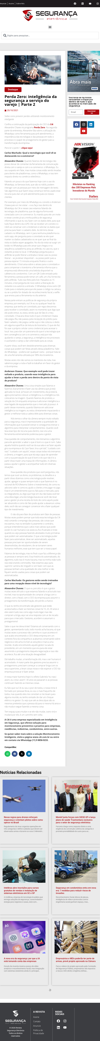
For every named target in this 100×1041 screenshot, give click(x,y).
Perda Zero (39, 127)
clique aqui (27, 147)
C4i (51, 124)
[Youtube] (90, 3)
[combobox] (50, 35)
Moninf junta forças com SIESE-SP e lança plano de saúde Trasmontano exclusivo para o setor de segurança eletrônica (75, 820)
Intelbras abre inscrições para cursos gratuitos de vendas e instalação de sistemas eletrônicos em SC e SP (21, 891)
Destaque (13, 89)
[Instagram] (97, 3)
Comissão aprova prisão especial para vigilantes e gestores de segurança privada (24, 1030)
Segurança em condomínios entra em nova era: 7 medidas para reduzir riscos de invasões (76, 891)
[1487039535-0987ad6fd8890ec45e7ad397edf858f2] (84, 199)
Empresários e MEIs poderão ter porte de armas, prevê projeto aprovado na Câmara (76, 959)
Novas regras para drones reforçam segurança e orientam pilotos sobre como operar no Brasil (23, 820)
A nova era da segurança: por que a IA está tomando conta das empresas (22, 959)
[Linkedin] (82, 3)
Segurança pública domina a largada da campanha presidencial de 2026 (74, 1030)
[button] (50, 27)
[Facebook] (75, 3)
